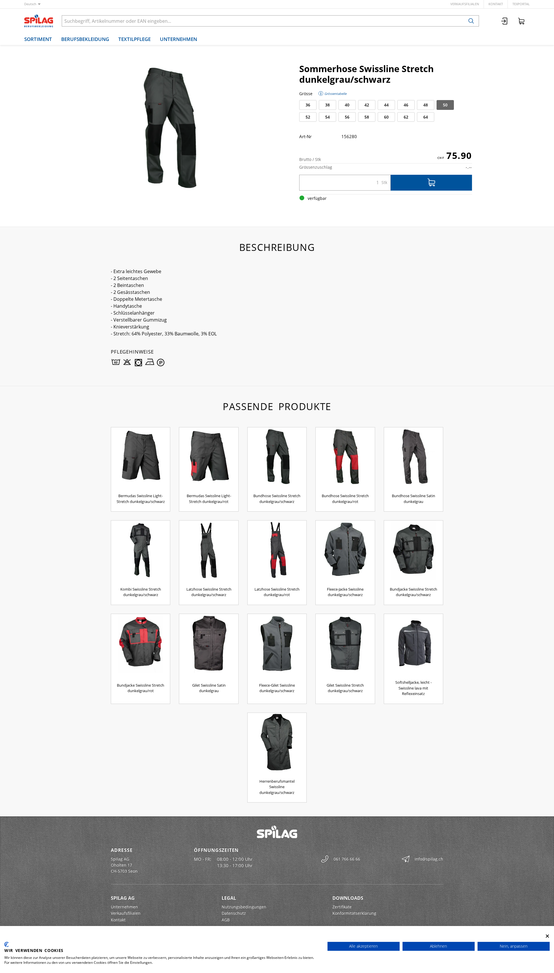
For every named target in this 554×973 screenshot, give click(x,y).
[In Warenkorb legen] (431, 183)
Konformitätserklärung (354, 913)
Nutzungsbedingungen (244, 907)
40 (347, 105)
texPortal (521, 4)
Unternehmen (178, 39)
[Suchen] (471, 21)
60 (386, 117)
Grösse (305, 93)
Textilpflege (134, 39)
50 (445, 105)
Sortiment (38, 39)
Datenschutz (234, 913)
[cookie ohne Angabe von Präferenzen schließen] (547, 935)
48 (425, 105)
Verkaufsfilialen (464, 4)
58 (366, 117)
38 (327, 105)
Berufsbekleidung (85, 39)
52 (308, 117)
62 (406, 117)
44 (386, 105)
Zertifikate (342, 907)
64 (425, 117)
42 (366, 105)
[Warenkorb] (521, 21)
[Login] (504, 21)
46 (406, 105)
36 (308, 105)
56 (347, 117)
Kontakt (496, 4)
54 (327, 117)
